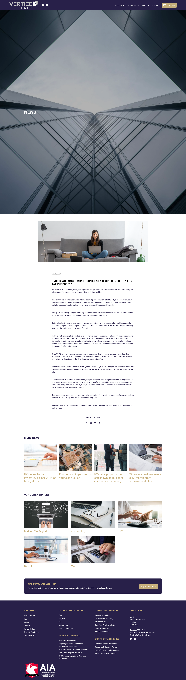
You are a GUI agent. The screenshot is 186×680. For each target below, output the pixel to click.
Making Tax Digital (66, 628)
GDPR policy (29, 636)
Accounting (63, 625)
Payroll (62, 619)
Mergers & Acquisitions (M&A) (70, 653)
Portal (26, 622)
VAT (60, 622)
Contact (27, 626)
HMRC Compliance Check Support (107, 650)
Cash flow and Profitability (105, 625)
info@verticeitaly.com (143, 635)
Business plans (101, 622)
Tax (60, 615)
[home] (23, 5)
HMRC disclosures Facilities (105, 654)
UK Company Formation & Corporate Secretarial (72, 657)
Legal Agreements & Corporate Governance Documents (71, 645)
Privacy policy (29, 629)
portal (155, 5)
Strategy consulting (102, 615)
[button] (119, 5)
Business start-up (101, 632)
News (26, 619)
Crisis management (102, 628)
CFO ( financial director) (104, 619)
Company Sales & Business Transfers (73, 650)
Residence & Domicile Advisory (107, 647)
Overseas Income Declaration (106, 644)
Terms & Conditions (31, 632)
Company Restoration (67, 640)
